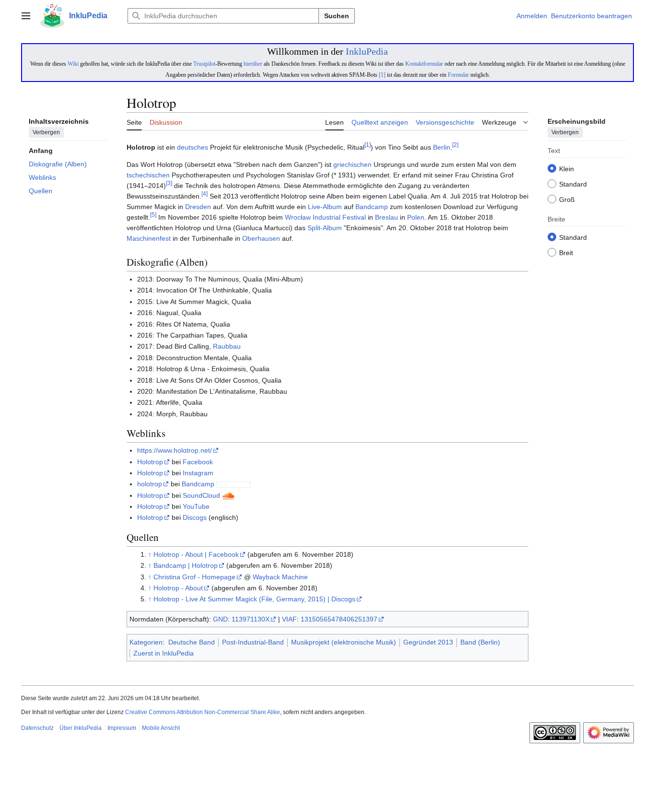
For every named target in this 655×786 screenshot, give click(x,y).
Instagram (198, 473)
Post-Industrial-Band (253, 642)
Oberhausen (261, 238)
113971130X (250, 619)
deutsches (192, 147)
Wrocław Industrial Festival (325, 217)
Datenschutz (37, 728)
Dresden (198, 207)
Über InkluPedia (80, 728)
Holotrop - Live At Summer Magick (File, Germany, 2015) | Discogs (254, 599)
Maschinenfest (149, 238)
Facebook (198, 462)
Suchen (336, 16)
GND (220, 619)
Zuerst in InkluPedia (163, 653)
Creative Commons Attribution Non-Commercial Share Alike (202, 712)
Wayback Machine (280, 577)
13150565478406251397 (339, 619)
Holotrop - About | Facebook (196, 554)
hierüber (253, 63)
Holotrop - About (178, 588)
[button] (26, 15)
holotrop (149, 484)
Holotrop (150, 462)
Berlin (441, 147)
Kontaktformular (424, 63)
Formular (458, 74)
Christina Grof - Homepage (194, 577)
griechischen (352, 164)
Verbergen (46, 132)
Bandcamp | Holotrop (185, 565)
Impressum (121, 728)
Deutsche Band (191, 642)
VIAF (289, 619)
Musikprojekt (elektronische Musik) (343, 642)
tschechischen (148, 175)
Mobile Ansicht (161, 728)
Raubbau (227, 346)
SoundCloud (201, 495)
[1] (382, 74)
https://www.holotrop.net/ (174, 450)
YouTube (196, 506)
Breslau (386, 217)
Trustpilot (204, 63)
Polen (415, 217)
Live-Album (325, 207)
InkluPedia (367, 51)
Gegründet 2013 (428, 642)
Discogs (195, 517)
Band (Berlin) (480, 642)
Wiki (73, 63)
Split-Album (324, 228)
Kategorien (146, 642)
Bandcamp (371, 207)
